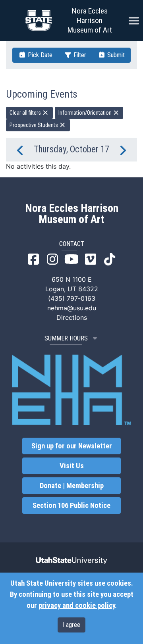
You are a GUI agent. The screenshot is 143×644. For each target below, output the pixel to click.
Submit (115, 55)
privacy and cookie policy (77, 605)
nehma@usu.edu (71, 308)
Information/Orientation (85, 113)
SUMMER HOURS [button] (66, 338)
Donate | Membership (72, 485)
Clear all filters (26, 113)
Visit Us (72, 465)
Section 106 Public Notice (71, 505)
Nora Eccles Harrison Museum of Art (90, 20)
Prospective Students (34, 125)
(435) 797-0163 (71, 298)
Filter (79, 55)
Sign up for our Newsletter (71, 446)
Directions (71, 317)
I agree (71, 625)
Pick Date (39, 55)
